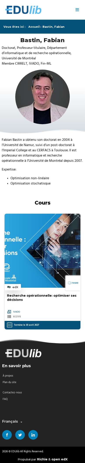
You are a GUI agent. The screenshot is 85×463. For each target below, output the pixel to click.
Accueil (34, 26)
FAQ (5, 399)
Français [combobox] (10, 421)
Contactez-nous (12, 392)
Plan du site (9, 382)
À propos (8, 375)
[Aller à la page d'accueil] (37, 9)
